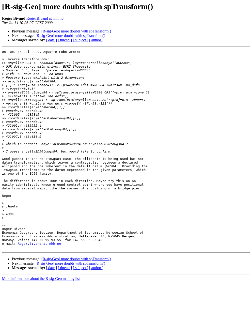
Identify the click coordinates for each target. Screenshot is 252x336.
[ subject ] (80, 40)
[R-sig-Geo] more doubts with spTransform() (76, 31)
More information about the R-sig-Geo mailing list (41, 278)
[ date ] (51, 40)
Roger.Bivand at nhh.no (44, 18)
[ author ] (96, 40)
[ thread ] (65, 40)
